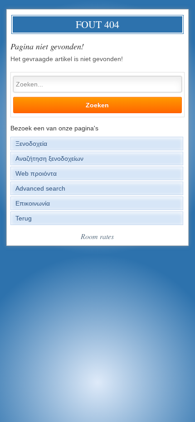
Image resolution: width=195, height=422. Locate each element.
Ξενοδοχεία (31, 143)
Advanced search (40, 188)
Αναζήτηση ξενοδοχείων (49, 158)
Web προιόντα (36, 173)
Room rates (97, 236)
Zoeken (97, 105)
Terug (23, 218)
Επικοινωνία (32, 203)
